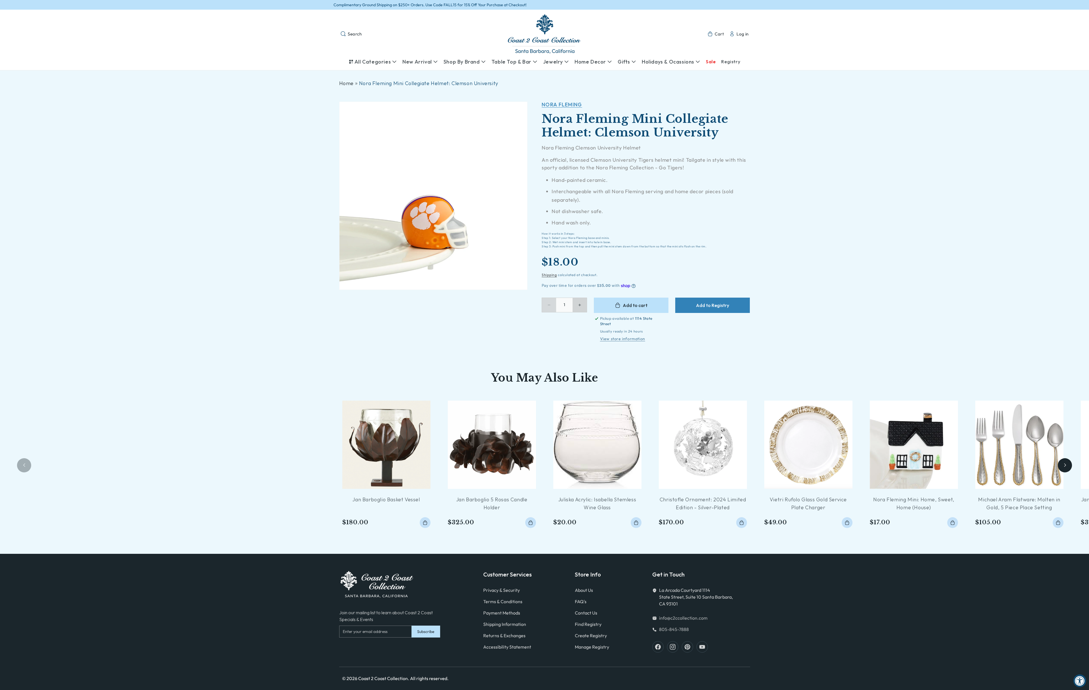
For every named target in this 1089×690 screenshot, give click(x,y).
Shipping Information (504, 624)
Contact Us (586, 613)
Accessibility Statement (507, 647)
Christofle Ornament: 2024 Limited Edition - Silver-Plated (703, 503)
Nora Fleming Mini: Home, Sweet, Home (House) (913, 503)
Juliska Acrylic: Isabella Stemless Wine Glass (597, 503)
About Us (584, 590)
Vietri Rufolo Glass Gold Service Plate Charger (808, 503)
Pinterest (687, 647)
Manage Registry (592, 647)
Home (346, 83)
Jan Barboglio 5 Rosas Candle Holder (491, 503)
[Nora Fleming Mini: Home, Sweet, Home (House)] (914, 445)
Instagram (672, 647)
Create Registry (591, 635)
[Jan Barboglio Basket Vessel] (386, 445)
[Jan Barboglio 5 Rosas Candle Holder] (492, 445)
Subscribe (425, 631)
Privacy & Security (501, 590)
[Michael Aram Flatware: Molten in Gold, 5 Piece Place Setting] (1019, 445)
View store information (622, 338)
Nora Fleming (562, 104)
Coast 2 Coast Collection (383, 678)
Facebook (658, 647)
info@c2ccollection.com (683, 618)
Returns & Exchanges (504, 635)
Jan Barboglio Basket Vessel (386, 499)
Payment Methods (501, 613)
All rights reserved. (429, 678)
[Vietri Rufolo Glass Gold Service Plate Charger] (808, 445)
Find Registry (588, 624)
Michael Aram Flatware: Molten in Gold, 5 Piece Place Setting (1019, 503)
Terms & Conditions (502, 601)
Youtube (702, 647)
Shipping (549, 275)
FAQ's (580, 601)
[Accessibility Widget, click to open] (1079, 680)
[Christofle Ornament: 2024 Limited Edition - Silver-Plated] (703, 445)
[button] (351, 34)
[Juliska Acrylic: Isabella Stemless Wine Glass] (597, 445)
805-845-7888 (674, 629)
